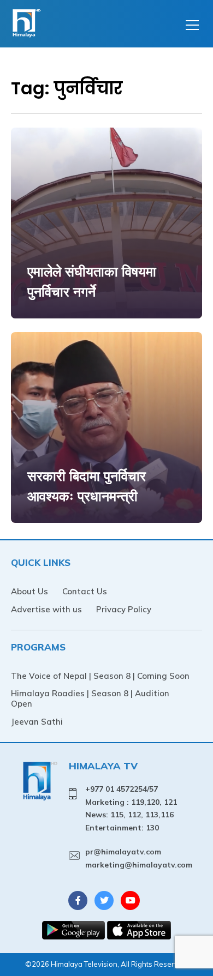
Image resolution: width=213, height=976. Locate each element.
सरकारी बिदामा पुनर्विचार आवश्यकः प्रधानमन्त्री (86, 486)
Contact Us (84, 591)
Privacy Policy (123, 609)
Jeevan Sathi (37, 721)
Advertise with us (46, 609)
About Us (29, 591)
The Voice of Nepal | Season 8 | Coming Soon (100, 676)
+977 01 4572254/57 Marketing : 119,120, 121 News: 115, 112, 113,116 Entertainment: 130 (131, 808)
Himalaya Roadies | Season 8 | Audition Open (90, 698)
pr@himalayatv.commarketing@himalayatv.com (138, 858)
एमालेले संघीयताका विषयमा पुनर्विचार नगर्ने (91, 281)
